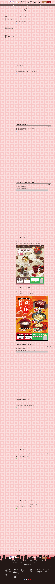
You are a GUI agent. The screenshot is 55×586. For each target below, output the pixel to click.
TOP (11, 5)
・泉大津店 (38, 572)
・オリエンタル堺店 (8, 571)
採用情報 (34, 562)
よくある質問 (21, 562)
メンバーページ (39, 562)
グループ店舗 (15, 562)
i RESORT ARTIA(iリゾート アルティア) (40, 566)
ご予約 (49, 2)
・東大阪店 (22, 570)
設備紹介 (31, 5)
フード (37, 5)
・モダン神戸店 (47, 569)
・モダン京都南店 (7, 569)
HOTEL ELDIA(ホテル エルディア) (47, 566)
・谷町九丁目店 (15, 569)
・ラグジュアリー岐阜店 (40, 569)
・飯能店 (14, 576)
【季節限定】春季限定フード (9, 28)
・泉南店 (30, 569)
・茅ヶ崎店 (15, 577)
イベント (25, 562)
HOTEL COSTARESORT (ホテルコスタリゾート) (16, 572)
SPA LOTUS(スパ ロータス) (15, 566)
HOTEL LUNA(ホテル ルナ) (31, 566)
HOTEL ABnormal (39, 571)
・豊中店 (6, 570)
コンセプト (17, 5)
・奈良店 (6, 574)
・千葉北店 (15, 575)
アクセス (42, 5)
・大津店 (6, 575)
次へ (20, 550)
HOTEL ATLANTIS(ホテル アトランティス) (24, 566)
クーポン (44, 2)
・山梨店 (46, 570)
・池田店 (30, 570)
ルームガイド (24, 5)
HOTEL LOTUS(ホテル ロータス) (7, 566)
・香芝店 (30, 571)
